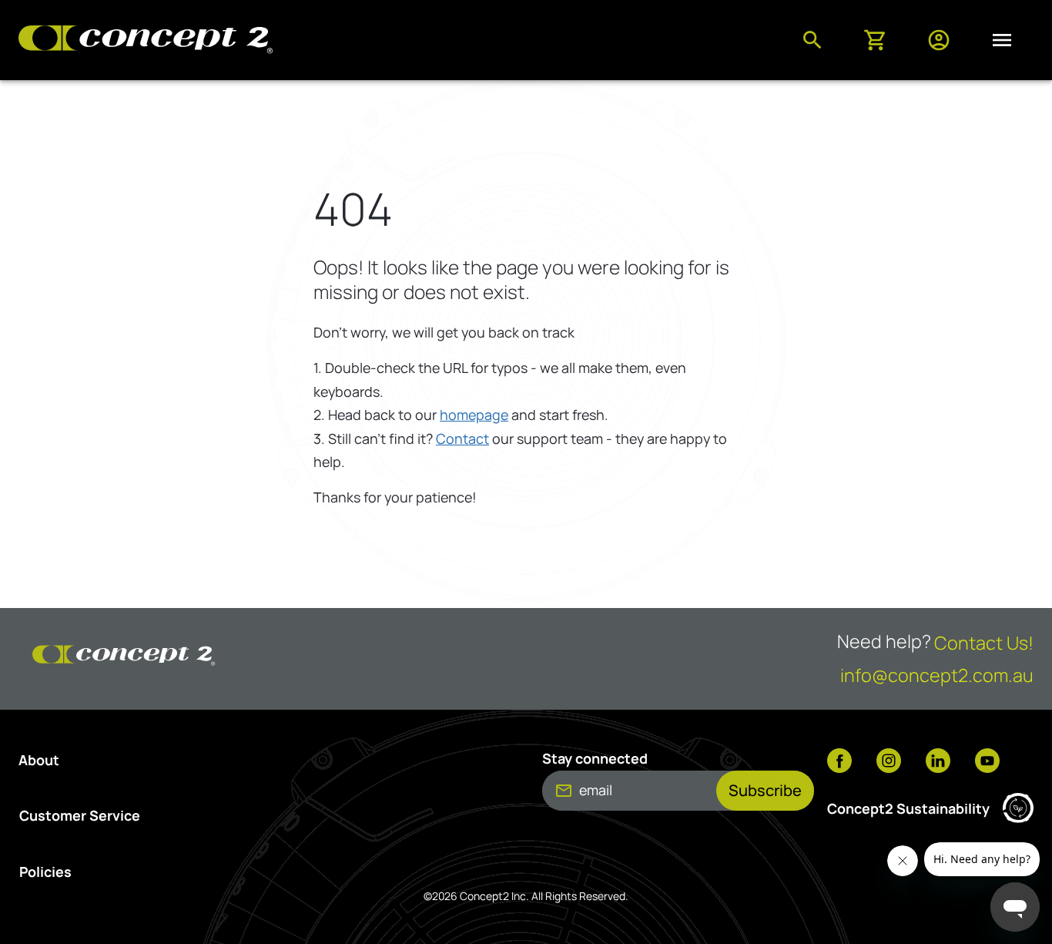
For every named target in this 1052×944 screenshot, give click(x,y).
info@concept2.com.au (937, 675)
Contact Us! (984, 642)
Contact (462, 438)
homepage (474, 414)
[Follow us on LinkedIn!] (938, 762)
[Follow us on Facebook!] (839, 762)
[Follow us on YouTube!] (987, 762)
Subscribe (765, 790)
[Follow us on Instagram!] (888, 762)
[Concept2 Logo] (145, 40)
